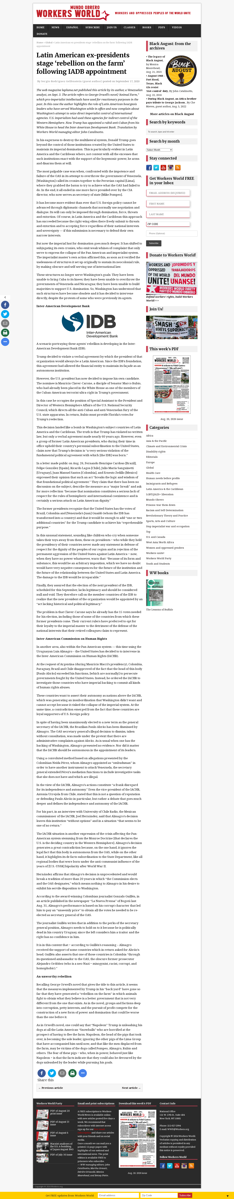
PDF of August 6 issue (59, 1134)
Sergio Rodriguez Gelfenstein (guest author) (71, 81)
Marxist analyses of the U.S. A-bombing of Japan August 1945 (61, 1146)
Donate (42, 33)
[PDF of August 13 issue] (42, 1127)
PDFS (161, 27)
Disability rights (155, 451)
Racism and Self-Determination (164, 510)
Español (72, 27)
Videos (177, 27)
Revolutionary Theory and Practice (167, 515)
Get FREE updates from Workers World (70, 1195)
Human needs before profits (163, 478)
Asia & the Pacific (156, 441)
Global (150, 467)
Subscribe (92, 27)
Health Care (153, 473)
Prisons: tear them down (160, 505)
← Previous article (50, 1087)
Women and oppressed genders (165, 547)
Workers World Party (158, 558)
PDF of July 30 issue (61, 1154)
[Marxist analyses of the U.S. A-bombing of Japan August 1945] (42, 1149)
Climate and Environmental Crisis (166, 446)
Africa (149, 435)
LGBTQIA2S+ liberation (160, 494)
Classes (129, 27)
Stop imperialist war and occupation (168, 526)
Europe (150, 462)
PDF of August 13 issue (59, 1123)
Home (40, 27)
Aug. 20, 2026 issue (172, 419)
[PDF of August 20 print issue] (42, 1116)
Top (148, 531)
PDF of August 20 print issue (60, 1112)
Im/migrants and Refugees (161, 483)
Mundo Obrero (155, 499)
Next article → (131, 1087)
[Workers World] (117, 13)
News (55, 27)
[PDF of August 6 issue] (42, 1138)
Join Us (112, 27)
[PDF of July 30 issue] (42, 1160)
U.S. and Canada (155, 537)
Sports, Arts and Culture (160, 521)
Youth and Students (158, 563)
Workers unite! (155, 553)
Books (146, 27)
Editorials (152, 456)
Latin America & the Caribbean (164, 489)
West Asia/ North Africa (160, 542)
